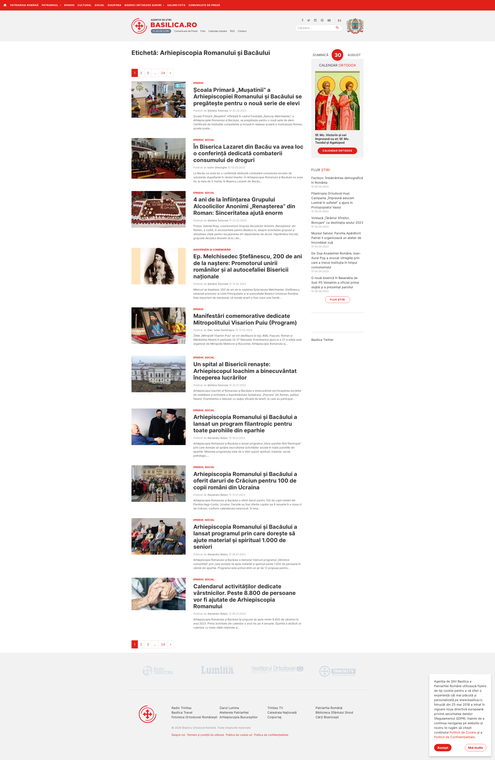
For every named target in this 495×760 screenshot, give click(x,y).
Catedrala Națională (282, 712)
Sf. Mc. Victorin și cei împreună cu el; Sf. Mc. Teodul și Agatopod (332, 138)
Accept (442, 748)
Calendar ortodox (217, 31)
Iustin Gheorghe (217, 167)
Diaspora (114, 5)
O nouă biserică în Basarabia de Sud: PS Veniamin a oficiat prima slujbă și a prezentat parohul (335, 282)
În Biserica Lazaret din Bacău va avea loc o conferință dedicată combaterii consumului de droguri (248, 153)
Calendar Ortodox (337, 150)
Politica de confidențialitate (271, 734)
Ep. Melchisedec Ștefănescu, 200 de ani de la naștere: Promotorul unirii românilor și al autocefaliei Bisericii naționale (247, 266)
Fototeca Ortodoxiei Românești (194, 717)
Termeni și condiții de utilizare (205, 734)
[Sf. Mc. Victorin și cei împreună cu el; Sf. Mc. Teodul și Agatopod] (337, 100)
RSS (232, 31)
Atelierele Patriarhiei (234, 712)
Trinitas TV (275, 708)
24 (163, 73)
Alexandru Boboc (217, 437)
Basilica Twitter (322, 340)
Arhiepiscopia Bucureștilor (238, 717)
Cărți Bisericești (327, 717)
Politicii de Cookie (463, 732)
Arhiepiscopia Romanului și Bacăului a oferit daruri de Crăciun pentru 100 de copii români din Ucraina (245, 481)
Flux (320, 170)
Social (100, 5)
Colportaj (274, 717)
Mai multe (475, 748)
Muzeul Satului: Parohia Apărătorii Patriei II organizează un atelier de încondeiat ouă (336, 237)
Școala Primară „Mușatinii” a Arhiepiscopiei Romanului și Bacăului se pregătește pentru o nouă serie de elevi (247, 96)
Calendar (337, 65)
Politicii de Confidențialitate (454, 737)
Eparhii (69, 5)
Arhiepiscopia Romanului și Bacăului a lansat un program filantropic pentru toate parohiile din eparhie (245, 424)
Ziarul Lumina (229, 708)
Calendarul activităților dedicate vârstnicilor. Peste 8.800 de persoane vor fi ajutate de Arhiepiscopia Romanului (244, 596)
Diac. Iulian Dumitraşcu (221, 330)
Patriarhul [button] (50, 5)
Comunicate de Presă (204, 5)
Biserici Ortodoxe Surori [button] (143, 5)
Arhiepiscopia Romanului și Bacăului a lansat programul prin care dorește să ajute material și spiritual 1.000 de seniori (245, 536)
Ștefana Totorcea (217, 110)
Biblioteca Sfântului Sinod (334, 712)
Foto (203, 31)
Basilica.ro (174, 24)
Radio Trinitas (181, 708)
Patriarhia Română (24, 5)
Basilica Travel (182, 712)
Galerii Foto (176, 5)
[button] (490, 5)
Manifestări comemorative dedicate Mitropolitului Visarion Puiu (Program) (245, 319)
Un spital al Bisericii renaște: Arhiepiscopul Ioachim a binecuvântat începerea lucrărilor (245, 371)
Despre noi (178, 734)
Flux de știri (161, 31)
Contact (242, 31)
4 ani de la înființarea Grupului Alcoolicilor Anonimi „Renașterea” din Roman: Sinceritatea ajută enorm (244, 206)
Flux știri (337, 299)
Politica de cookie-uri (239, 734)
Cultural (85, 5)
